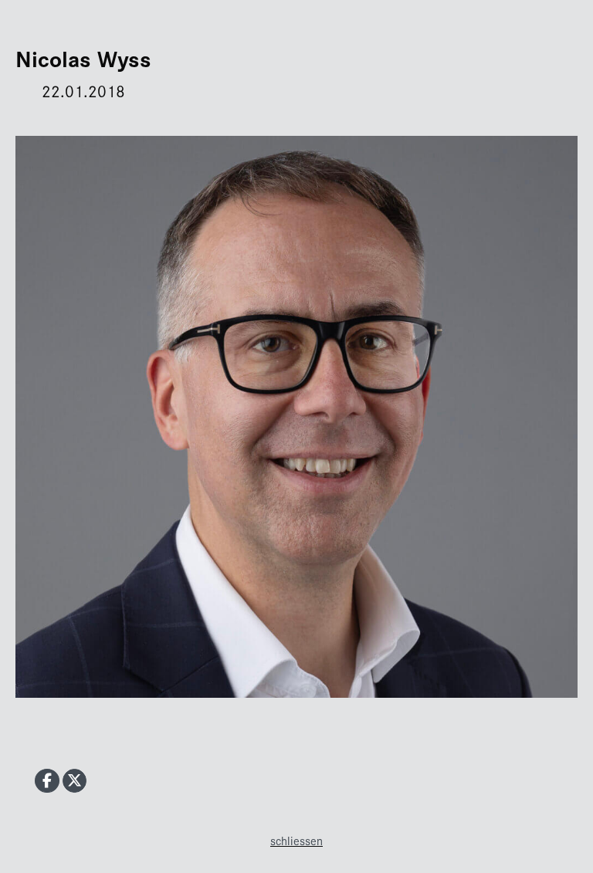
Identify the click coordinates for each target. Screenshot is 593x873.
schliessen (296, 840)
